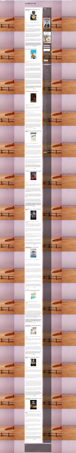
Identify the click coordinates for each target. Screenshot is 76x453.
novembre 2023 (44, 117)
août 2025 (44, 103)
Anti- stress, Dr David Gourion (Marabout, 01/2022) (32, 290)
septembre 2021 (44, 134)
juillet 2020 (44, 143)
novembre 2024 (44, 109)
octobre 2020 (44, 141)
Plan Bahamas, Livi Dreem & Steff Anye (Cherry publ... (47, 81)
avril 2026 (44, 98)
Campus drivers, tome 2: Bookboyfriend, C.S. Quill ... (47, 74)
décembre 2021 (44, 132)
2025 (44, 67)
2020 (44, 93)
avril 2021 (44, 137)
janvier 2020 (44, 147)
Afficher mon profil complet (45, 16)
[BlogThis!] (33, 46)
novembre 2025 (44, 101)
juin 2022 (44, 128)
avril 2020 (44, 145)
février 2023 (46, 90)
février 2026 (44, 99)
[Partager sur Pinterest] (35, 46)
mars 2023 (46, 89)
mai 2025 (44, 105)
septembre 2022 (44, 126)
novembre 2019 (44, 148)
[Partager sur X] (34, 46)
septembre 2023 (44, 118)
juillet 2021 (44, 135)
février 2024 (44, 115)
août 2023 (45, 72)
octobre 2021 (44, 133)
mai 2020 (44, 144)
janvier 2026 (44, 100)
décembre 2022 (44, 124)
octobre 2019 (44, 149)
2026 (44, 66)
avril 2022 (44, 129)
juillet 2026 (44, 96)
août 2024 (44, 111)
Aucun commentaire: (30, 46)
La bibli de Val (30, 3)
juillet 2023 (46, 73)
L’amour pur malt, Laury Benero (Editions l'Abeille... (47, 77)
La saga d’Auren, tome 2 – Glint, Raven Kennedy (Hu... (47, 80)
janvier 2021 (44, 139)
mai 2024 (44, 113)
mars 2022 (44, 130)
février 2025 (44, 107)
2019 (44, 94)
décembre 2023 (46, 69)
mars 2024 (44, 114)
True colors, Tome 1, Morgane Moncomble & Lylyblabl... (47, 83)
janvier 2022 (44, 131)
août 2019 (44, 150)
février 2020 (44, 146)
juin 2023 (45, 87)
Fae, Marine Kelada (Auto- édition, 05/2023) (31, 91)
